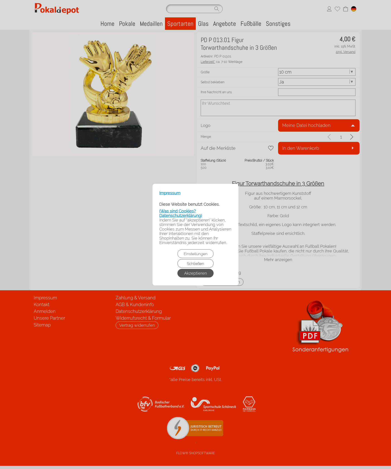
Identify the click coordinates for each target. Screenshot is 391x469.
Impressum (169, 192)
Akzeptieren (195, 273)
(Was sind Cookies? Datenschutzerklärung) (180, 213)
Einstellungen (195, 253)
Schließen (195, 263)
